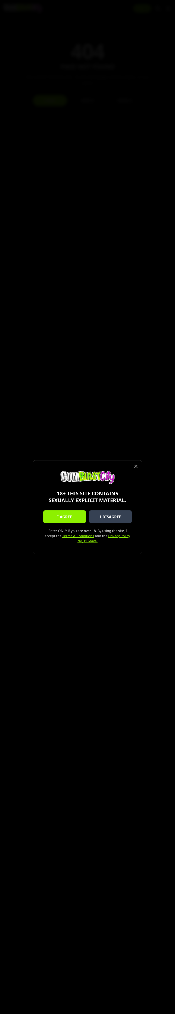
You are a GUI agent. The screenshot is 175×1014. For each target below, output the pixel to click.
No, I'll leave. (87, 541)
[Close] (136, 466)
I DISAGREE (110, 516)
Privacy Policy (119, 536)
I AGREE (64, 516)
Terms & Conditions (78, 536)
